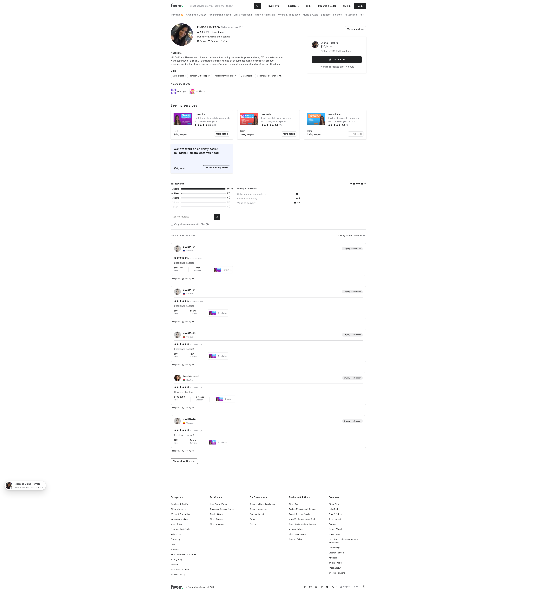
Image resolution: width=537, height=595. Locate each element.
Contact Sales (295, 539)
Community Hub (257, 514)
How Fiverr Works (218, 504)
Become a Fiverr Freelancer (262, 504)
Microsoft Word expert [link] (225, 76)
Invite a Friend (335, 563)
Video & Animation (265, 15)
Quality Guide (216, 514)
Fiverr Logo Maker (297, 534)
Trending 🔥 (177, 15)
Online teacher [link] (247, 76)
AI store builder (296, 529)
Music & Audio (310, 15)
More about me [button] (355, 29)
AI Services (351, 15)
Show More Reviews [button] (184, 461)
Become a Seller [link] (327, 6)
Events (253, 524)
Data (173, 544)
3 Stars (175, 198)
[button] (275, 6)
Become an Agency (258, 509)
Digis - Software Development (302, 524)
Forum (252, 519)
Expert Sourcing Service (300, 514)
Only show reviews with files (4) (191, 224)
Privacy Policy (335, 534)
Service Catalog (178, 575)
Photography (176, 560)
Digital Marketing (243, 15)
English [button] (346, 587)
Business (325, 15)
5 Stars (175, 189)
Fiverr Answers (217, 524)
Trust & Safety (335, 514)
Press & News (335, 568)
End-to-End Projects (180, 570)
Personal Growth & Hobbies (183, 555)
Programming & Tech (220, 15)
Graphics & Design (196, 15)
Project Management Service (302, 509)
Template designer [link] (267, 76)
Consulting (175, 539)
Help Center (334, 509)
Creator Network (336, 553)
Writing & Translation (289, 15)
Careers (332, 524)
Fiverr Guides (216, 519)
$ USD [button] (357, 587)
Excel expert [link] (178, 76)
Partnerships (334, 548)
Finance (337, 15)
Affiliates (333, 558)
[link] (304, 586)
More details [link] (222, 134)
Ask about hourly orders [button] (216, 168)
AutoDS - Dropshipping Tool (302, 519)
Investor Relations (337, 573)
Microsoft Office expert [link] (199, 76)
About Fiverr (334, 504)
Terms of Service (336, 529)
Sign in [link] (347, 6)
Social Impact (335, 519)
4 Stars (175, 193)
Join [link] (360, 6)
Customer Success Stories (222, 509)
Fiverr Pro (293, 504)
